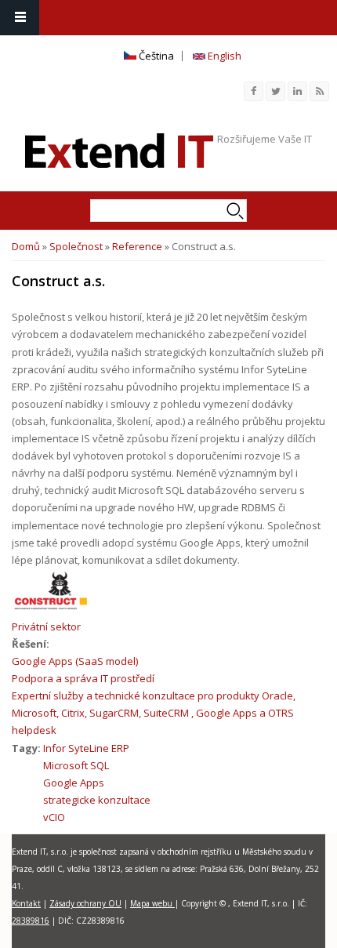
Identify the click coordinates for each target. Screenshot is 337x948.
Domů (26, 246)
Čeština (155, 56)
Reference (137, 246)
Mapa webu (152, 903)
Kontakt (26, 903)
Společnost (76, 246)
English (223, 56)
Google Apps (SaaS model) (75, 661)
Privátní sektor (46, 626)
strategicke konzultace (96, 800)
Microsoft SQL (76, 765)
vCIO (54, 817)
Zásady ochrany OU (85, 903)
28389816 (30, 920)
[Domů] (119, 150)
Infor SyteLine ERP (86, 748)
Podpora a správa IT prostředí (83, 678)
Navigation (19, 17)
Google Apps (73, 782)
